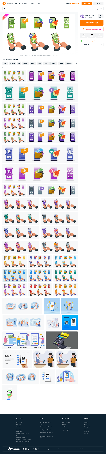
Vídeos (24, 3)
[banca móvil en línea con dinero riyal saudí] (66, 275)
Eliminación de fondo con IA (23, 439)
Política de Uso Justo (92, 449)
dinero (46, 63)
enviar (39, 63)
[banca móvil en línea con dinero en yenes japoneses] (66, 289)
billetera (54, 63)
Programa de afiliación (46, 426)
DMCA (41, 424)
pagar (61, 63)
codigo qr (69, 63)
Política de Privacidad (81, 449)
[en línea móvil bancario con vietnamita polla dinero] (14, 137)
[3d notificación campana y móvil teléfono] (52, 306)
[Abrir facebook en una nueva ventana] (23, 449)
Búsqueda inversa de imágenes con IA (21, 436)
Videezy (18, 426)
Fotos (16, 3)
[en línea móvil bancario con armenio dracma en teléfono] (52, 76)
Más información (85, 44)
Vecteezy (18, 424)
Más (39, 3)
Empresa (18, 429)
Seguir (100, 17)
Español (86, 424)
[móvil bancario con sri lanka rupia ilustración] (59, 218)
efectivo (25, 63)
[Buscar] (97, 9)
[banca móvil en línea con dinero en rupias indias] (15, 289)
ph (19, 63)
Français (86, 431)
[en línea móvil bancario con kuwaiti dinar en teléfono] (40, 92)
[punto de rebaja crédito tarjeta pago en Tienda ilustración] (62, 340)
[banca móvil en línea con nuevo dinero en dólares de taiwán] (15, 275)
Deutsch (86, 429)
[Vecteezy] (4, 3)
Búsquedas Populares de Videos (46, 436)
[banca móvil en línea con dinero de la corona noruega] (40, 289)
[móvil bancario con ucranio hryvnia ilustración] (21, 232)
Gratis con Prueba (92, 23)
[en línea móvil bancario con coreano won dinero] (14, 123)
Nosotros (64, 426)
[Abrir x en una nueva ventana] (36, 449)
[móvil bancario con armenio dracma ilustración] (21, 204)
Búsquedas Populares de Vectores (46, 429)
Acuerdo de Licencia (45, 422)
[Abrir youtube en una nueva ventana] (38, 449)
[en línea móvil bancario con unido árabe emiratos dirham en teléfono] (52, 190)
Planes (68, 3)
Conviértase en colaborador (66, 429)
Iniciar (98, 3)
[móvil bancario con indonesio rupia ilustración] (59, 232)
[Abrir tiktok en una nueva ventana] (33, 449)
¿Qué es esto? (95, 41)
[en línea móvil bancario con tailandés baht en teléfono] (40, 173)
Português (87, 426)
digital (32, 63)
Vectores (9, 3)
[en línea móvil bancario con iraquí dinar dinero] (14, 109)
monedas (12, 63)
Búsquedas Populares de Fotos (46, 433)
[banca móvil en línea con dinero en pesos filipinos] (14, 76)
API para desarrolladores (22, 433)
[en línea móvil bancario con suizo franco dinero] (14, 190)
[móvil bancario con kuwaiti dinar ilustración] (21, 218)
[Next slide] (75, 63)
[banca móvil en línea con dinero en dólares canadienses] (15, 261)
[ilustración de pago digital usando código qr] (10, 392)
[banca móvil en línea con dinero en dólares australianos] (40, 275)
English (86, 422)
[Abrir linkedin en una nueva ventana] (28, 449)
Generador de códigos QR (23, 441)
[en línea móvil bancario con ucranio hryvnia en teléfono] (40, 154)
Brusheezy (19, 422)
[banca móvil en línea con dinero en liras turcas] (66, 261)
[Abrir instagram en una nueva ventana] (26, 449)
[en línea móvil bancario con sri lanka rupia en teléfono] (52, 123)
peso (5, 63)
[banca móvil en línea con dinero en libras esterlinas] (40, 261)
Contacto (64, 424)
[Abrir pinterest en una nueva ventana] (31, 449)
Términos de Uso (71, 449)
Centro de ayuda (66, 422)
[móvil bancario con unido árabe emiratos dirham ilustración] (59, 247)
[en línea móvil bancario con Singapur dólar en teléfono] (52, 109)
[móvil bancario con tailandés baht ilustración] (21, 247)
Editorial (32, 3)
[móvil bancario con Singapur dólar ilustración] (59, 204)
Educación (19, 431)
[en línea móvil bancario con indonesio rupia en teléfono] (52, 137)
